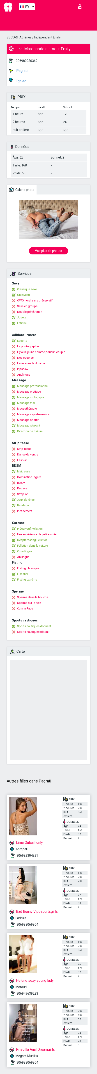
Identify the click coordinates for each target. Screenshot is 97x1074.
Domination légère (29, 477)
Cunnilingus (24, 551)
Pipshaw (22, 369)
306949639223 (27, 993)
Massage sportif (28, 420)
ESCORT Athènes (19, 37)
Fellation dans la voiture (32, 545)
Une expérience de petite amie (36, 534)
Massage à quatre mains (33, 414)
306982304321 (27, 856)
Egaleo (20, 81)
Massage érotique (29, 391)
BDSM (21, 482)
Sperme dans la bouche (32, 597)
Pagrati (21, 71)
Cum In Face (25, 608)
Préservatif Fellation (30, 528)
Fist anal (22, 574)
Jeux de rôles (26, 499)
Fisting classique (28, 568)
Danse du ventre (27, 454)
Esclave (22, 488)
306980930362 (26, 61)
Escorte (22, 340)
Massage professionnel (32, 386)
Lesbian (22, 460)
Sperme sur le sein (29, 603)
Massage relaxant (28, 425)
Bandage (23, 505)
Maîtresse (23, 471)
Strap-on (22, 494)
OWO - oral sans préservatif (35, 300)
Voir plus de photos (48, 251)
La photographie (28, 346)
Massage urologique (30, 397)
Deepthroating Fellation (32, 540)
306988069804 (27, 924)
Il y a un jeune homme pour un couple (41, 352)
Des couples (25, 357)
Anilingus (23, 557)
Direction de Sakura (30, 431)
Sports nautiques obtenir (33, 631)
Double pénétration (29, 311)
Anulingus (23, 374)
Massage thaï (26, 403)
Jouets (21, 317)
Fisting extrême (27, 579)
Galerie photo (24, 190)
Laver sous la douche (31, 363)
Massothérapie (27, 408)
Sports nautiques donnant (34, 626)
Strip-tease (24, 448)
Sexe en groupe (27, 306)
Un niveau (23, 294)
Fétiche (22, 323)
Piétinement (24, 511)
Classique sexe (27, 289)
